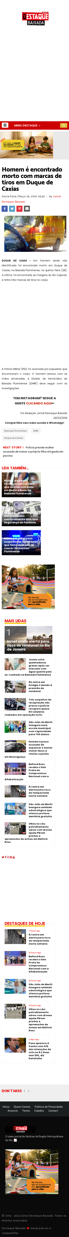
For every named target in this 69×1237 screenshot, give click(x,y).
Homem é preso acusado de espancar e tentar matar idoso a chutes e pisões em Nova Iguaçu (28, 749)
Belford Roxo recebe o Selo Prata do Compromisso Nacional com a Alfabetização (27, 772)
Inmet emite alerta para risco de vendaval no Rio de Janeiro (28, 645)
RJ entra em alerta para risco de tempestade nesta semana (40, 791)
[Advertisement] (34, 84)
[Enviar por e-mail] (27, 209)
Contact (53, 1110)
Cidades (39, 1110)
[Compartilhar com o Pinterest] (19, 209)
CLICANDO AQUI (39, 403)
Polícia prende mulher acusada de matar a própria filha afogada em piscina (33, 452)
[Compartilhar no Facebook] (5, 209)
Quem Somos (22, 1106)
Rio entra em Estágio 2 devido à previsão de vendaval (40, 687)
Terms (26, 1110)
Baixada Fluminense (15, 430)
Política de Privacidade (49, 1106)
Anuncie (13, 1110)
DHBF (36, 430)
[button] (5, 125)
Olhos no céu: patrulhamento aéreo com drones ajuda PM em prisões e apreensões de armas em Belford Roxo (28, 833)
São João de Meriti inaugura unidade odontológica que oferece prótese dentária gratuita (40, 810)
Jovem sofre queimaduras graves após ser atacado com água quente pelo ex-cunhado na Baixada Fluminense (28, 667)
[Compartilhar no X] (12, 209)
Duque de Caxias (13, 437)
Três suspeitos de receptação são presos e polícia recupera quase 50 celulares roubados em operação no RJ (28, 707)
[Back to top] (60, 1228)
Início (6, 1106)
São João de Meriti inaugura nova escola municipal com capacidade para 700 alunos (40, 728)
